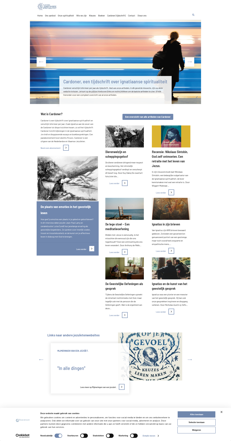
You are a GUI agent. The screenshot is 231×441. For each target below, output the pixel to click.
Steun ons (142, 15)
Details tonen (149, 436)
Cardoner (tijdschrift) (116, 15)
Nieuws (92, 15)
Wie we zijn (81, 15)
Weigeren (196, 430)
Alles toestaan (196, 414)
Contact (131, 15)
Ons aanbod (50, 15)
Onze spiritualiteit (66, 15)
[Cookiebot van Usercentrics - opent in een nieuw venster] (22, 436)
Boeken (101, 15)
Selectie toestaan (197, 422)
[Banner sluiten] (221, 412)
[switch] (84, 436)
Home (40, 15)
